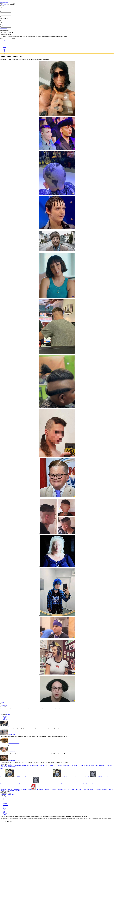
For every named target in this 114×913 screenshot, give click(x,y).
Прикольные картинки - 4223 (13, 743)
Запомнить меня (11, 4)
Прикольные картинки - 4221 (13, 760)
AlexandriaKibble (3, 794)
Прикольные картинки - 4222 (13, 751)
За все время (5, 719)
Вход (1, 2)
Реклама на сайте (8, 796)
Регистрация (5, 2)
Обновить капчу (3, 28)
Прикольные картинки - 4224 (13, 725)
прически (2, 702)
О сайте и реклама (9, 0)
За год (4, 718)
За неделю (5, 716)
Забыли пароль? (3, 4)
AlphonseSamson (10, 794)
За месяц (4, 717)
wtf (5, 702)
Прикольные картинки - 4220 (13, 734)
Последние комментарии (5, 764)
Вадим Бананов (3, 705)
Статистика (2, 0)
